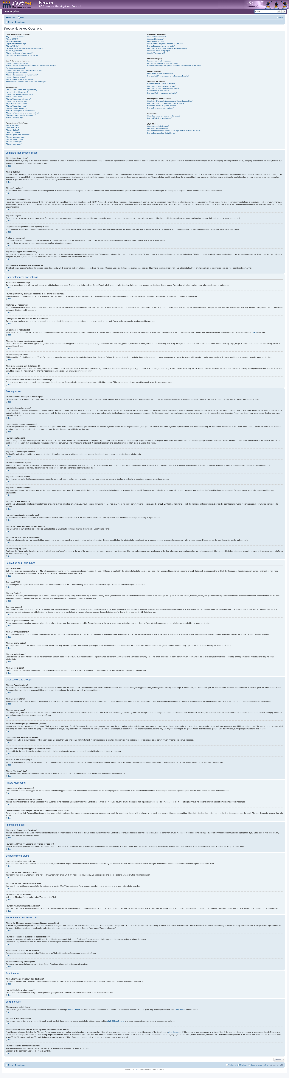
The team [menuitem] (243, 1065)
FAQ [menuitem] (22, 17)
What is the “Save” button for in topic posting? (22, 113)
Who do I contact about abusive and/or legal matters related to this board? (174, 131)
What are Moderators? (155, 39)
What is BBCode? (12, 125)
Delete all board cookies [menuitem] (259, 1065)
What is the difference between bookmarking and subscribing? (170, 101)
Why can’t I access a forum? (16, 103)
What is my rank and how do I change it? (20, 79)
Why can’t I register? (13, 41)
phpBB (254, 332)
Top (9, 166)
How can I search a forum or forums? (161, 84)
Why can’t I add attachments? (16, 106)
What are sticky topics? (14, 139)
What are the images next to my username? (22, 75)
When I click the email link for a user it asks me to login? (26, 82)
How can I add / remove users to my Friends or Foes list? (168, 76)
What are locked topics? (14, 141)
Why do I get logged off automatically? (19, 53)
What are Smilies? (12, 130)
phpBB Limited (74, 1010)
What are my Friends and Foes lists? (160, 73)
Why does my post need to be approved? (21, 115)
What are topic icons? (14, 144)
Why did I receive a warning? (16, 108)
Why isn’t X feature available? (158, 128)
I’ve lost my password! (14, 51)
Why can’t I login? (12, 46)
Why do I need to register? (15, 37)
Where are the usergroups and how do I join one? (165, 44)
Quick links (12, 17)
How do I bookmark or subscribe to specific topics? (166, 103)
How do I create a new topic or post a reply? (22, 90)
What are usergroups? (155, 41)
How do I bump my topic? (15, 117)
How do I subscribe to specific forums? (161, 106)
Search (279, 11)
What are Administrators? (156, 37)
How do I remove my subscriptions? (160, 108)
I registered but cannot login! (16, 44)
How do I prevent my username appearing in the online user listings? (31, 65)
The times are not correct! (15, 68)
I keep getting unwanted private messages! (163, 63)
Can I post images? (13, 132)
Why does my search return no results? (161, 86)
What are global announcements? (18, 135)
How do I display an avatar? (16, 77)
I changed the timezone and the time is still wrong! (24, 70)
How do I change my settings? (17, 63)
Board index (20, 1065)
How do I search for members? (158, 91)
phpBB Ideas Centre (115, 1021)
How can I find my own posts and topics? (162, 93)
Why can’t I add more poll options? (18, 99)
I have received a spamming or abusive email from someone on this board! (174, 65)
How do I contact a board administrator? (161, 133)
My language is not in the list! (16, 73)
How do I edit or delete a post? (17, 92)
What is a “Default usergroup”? (158, 51)
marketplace (12, 11)
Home (10, 1065)
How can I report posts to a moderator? (20, 111)
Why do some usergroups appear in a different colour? (167, 48)
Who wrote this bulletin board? (158, 126)
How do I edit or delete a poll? (16, 101)
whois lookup (173, 1032)
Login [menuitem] (281, 17)
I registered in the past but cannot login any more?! (24, 48)
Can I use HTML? (12, 128)
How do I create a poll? (14, 97)
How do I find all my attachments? (159, 118)
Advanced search (284, 11)
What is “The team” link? (156, 53)
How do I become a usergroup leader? (161, 46)
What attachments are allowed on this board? (163, 116)
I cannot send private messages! (159, 61)
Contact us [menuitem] (232, 1065)
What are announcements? (15, 137)
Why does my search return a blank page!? (163, 88)
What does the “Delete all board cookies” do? (22, 55)
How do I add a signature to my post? (19, 94)
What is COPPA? (12, 39)
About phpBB (179, 1010)
